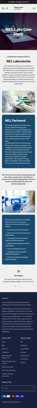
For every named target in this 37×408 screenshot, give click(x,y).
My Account (24, 359)
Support (23, 362)
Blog (3, 345)
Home (4, 342)
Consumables (25, 349)
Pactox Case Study (7, 367)
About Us (5, 349)
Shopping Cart (25, 355)
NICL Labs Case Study (8, 370)
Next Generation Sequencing (7, 357)
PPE (22, 342)
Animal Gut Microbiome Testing (9, 362)
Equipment (24, 345)
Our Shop (23, 352)
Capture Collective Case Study (7, 375)
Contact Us (5, 352)
